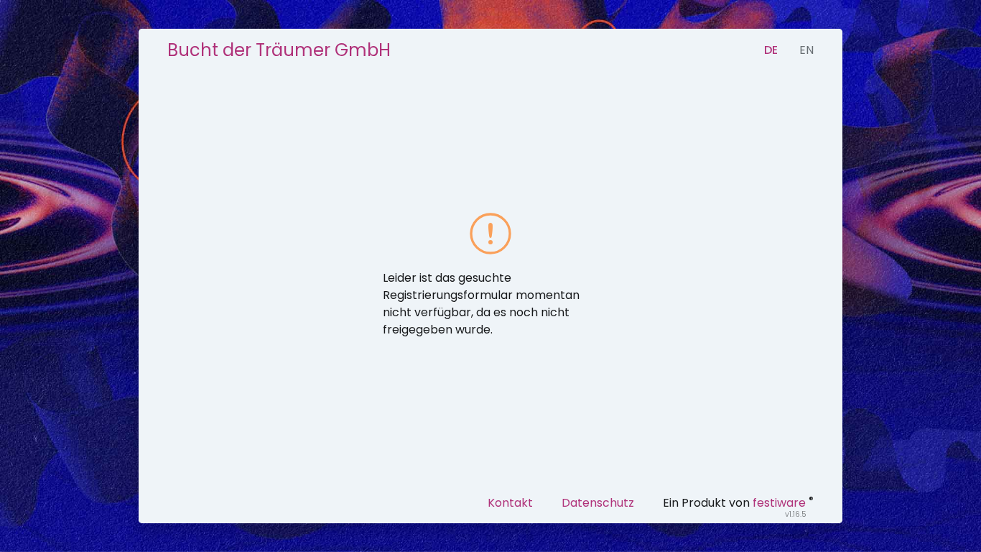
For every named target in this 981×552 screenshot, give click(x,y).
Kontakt (510, 502)
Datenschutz (598, 502)
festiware (779, 502)
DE (771, 50)
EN (806, 50)
